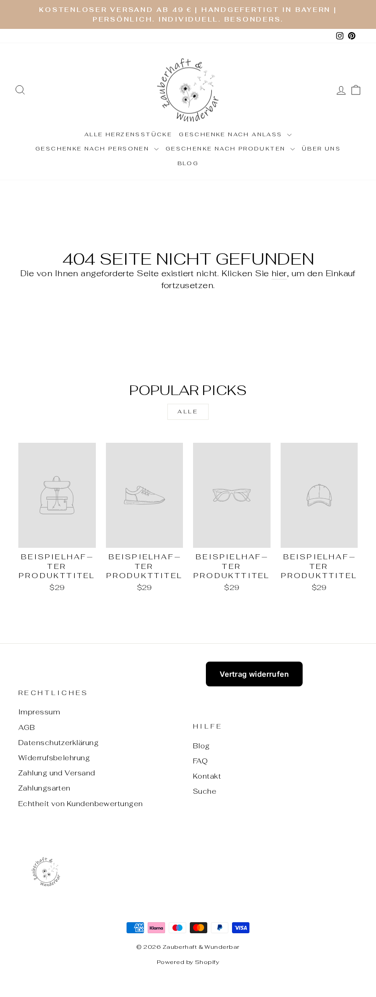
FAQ (200, 761)
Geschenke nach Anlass (232, 134)
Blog (188, 163)
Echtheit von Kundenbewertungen (80, 803)
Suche (204, 791)
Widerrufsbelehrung (54, 757)
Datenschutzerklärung (58, 742)
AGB (26, 727)
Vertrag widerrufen (254, 674)
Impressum (39, 711)
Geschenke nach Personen (93, 148)
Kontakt (207, 776)
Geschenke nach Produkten (227, 148)
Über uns (321, 148)
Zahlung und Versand (56, 773)
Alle (187, 411)
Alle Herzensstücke (128, 134)
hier (279, 273)
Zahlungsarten (44, 788)
